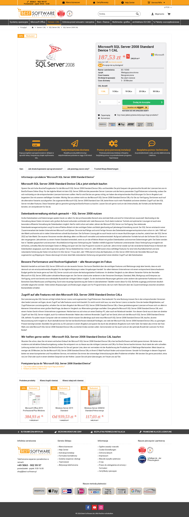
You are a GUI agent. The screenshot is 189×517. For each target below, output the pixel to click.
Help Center (130, 3)
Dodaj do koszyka (141, 102)
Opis (21, 169)
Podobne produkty (27, 381)
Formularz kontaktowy (68, 456)
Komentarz (105, 118)
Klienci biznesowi (73, 2)
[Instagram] (100, 507)
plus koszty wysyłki (115, 62)
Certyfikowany (102, 2)
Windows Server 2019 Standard (64, 409)
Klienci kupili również (49, 381)
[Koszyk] (169, 13)
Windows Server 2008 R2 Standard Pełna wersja (94, 409)
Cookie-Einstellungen (107, 450)
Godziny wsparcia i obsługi (69, 459)
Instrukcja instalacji (66, 453)
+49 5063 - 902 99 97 (29, 465)
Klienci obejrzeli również (73, 381)
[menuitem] (169, 13)
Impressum (103, 456)
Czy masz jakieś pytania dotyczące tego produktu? (137, 115)
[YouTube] (94, 507)
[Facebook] (88, 507)
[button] (135, 108)
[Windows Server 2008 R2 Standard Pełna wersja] (94, 396)
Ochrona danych (105, 453)
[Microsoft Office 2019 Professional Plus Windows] (33, 396)
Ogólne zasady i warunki (109, 447)
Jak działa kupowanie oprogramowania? (45, 169)
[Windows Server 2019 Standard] (64, 396)
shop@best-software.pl (27, 472)
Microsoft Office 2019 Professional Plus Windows (34, 409)
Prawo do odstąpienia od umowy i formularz (112, 466)
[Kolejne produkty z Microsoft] (157, 54)
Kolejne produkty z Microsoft (35, 369)
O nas (101, 462)
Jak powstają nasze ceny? (78, 169)
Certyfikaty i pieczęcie (108, 471)
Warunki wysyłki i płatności (109, 459)
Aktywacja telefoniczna (68, 465)
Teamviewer (64, 462)
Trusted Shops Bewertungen (106, 169)
